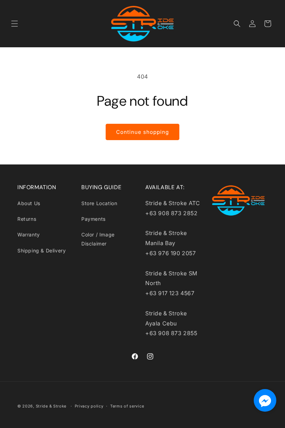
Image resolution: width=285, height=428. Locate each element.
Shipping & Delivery (41, 250)
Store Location (99, 203)
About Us (28, 203)
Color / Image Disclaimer (98, 239)
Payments (93, 219)
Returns (26, 219)
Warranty (28, 234)
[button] (14, 23)
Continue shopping (142, 132)
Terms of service (127, 406)
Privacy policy (89, 406)
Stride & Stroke (51, 406)
